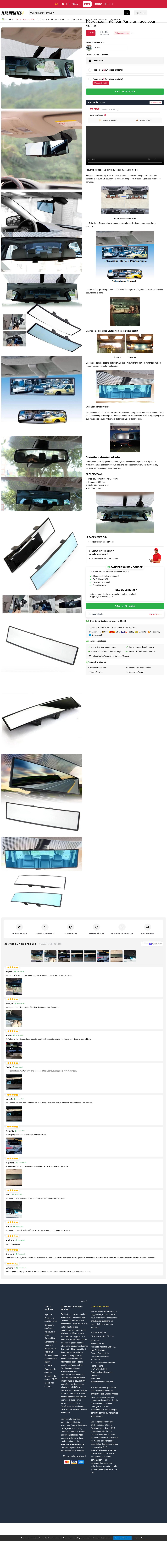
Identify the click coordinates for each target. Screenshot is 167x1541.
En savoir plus (106, 1538)
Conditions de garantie (51, 1360)
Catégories (42, 19)
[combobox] (76, 12)
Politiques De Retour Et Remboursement (51, 1352)
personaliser (139, 1538)
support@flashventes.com (102, 1382)
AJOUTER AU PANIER (125, 91)
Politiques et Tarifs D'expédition (50, 1335)
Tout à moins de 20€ (25, 19)
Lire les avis (154, 614)
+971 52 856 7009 (99, 1369)
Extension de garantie (50, 1370)
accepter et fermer (122, 1538)
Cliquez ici (95, 1375)
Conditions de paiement (51, 1343)
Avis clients (116, 19)
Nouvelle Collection (60, 19)
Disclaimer (49, 1383)
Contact (48, 1386)
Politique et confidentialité (51, 1319)
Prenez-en (99, 61)
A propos (48, 1314)
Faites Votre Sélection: (95, 42)
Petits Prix (9, 19)
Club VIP (48, 1365)
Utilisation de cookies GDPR (51, 1377)
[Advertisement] (83, 1293)
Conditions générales (49, 1326)
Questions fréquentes (82, 19)
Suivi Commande (101, 19)
